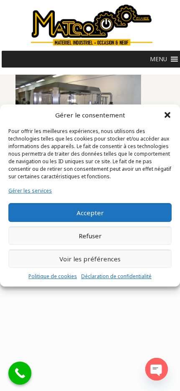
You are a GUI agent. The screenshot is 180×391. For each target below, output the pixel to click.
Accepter (90, 213)
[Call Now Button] (19, 373)
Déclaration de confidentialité (116, 276)
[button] (167, 115)
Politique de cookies (52, 276)
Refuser (90, 236)
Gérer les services (30, 190)
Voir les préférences (90, 259)
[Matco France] (92, 25)
